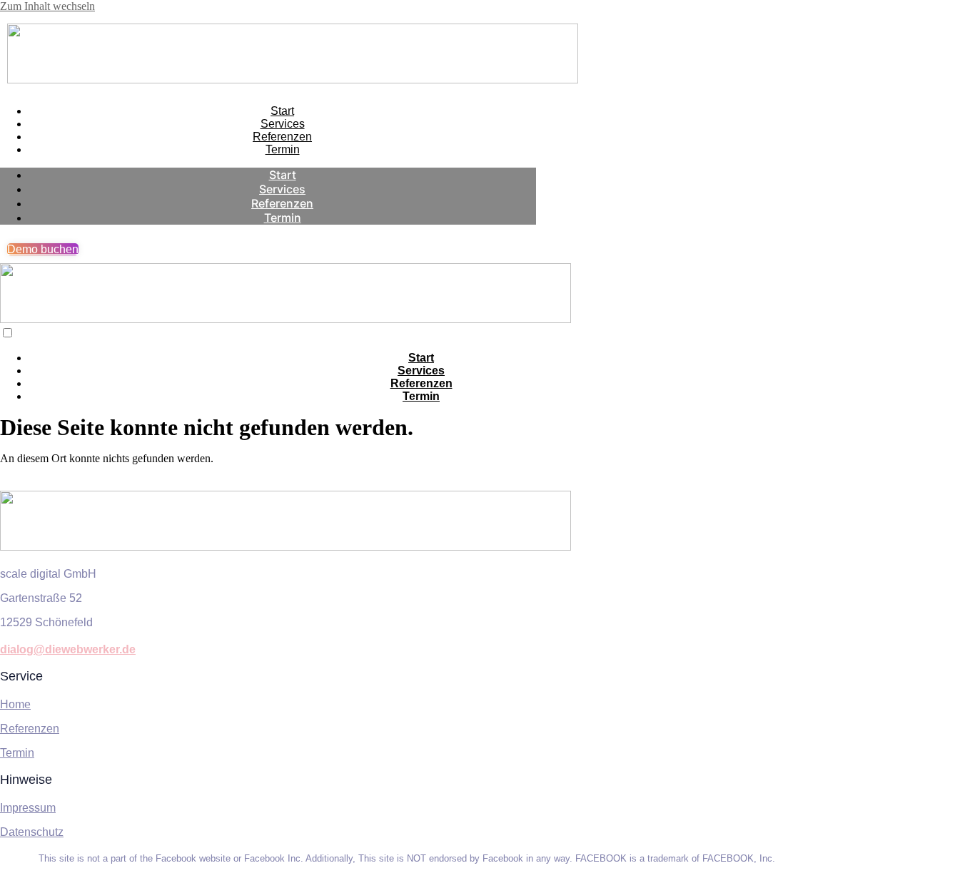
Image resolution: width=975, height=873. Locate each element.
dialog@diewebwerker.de (68, 649)
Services (283, 124)
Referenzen (282, 137)
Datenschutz (32, 832)
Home (15, 704)
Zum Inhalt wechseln (47, 6)
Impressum (28, 808)
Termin (283, 149)
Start (282, 111)
